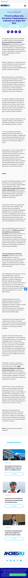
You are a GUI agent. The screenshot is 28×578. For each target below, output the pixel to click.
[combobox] (14, 1)
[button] (25, 5)
